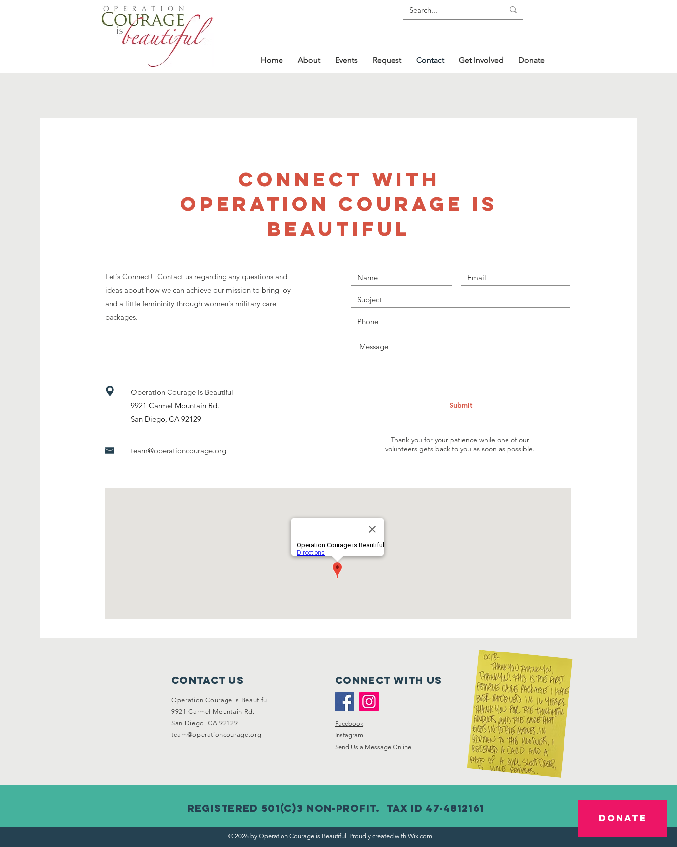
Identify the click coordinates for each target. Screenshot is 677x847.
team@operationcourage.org (178, 450)
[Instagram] (369, 701)
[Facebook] (344, 701)
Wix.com (420, 836)
